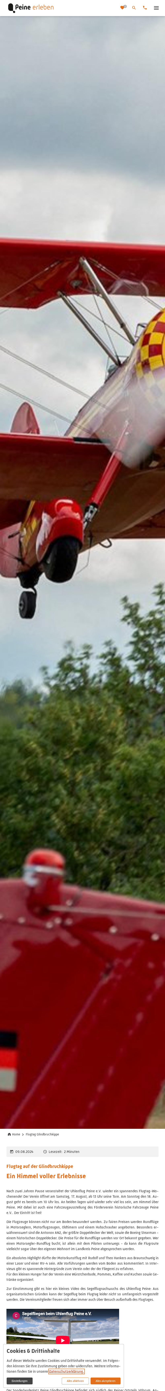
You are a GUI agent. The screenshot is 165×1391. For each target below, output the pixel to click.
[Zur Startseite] (61, 8)
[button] (156, 8)
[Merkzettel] (123, 8)
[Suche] (134, 7)
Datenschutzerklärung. (66, 1372)
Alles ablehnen (75, 1381)
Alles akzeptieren (106, 1381)
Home (16, 1134)
